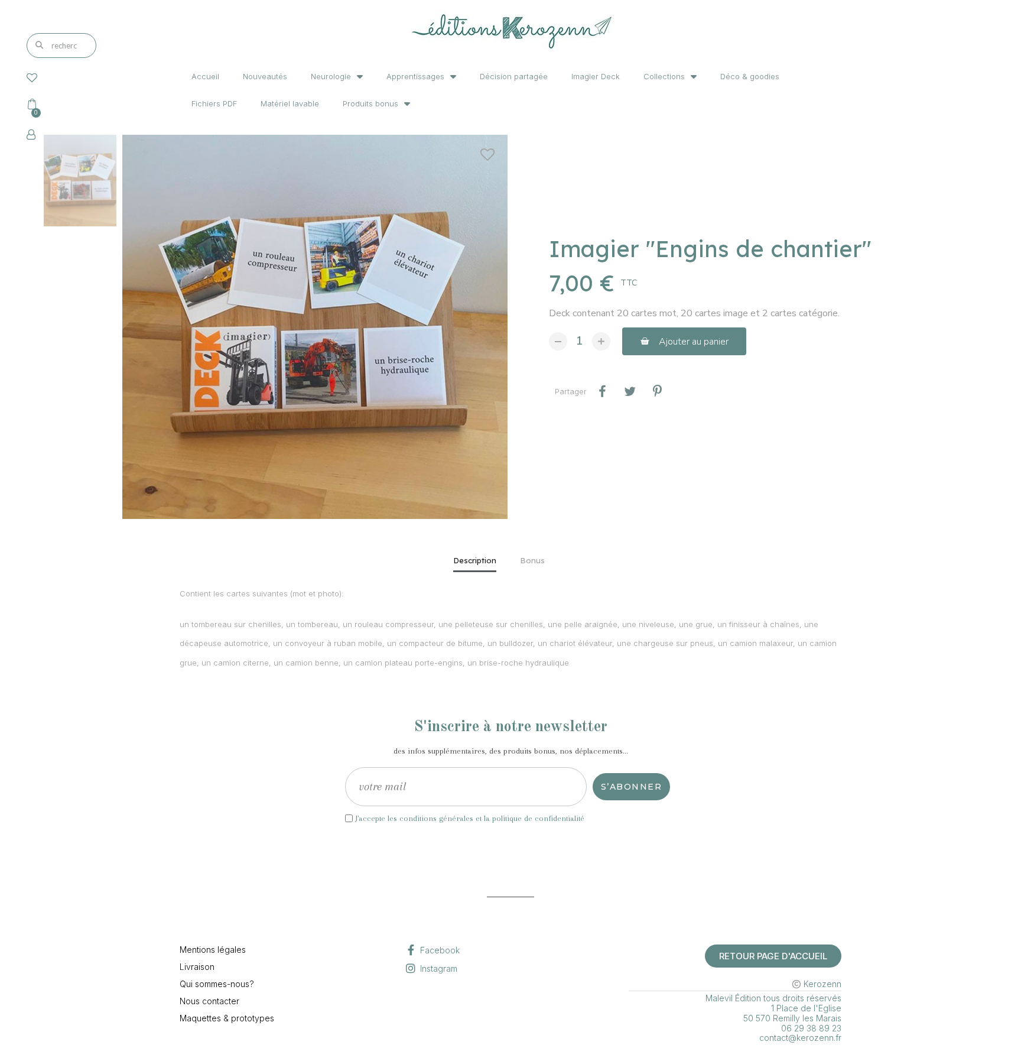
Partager (601, 391)
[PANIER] (35, 104)
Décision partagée (514, 76)
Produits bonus (370, 103)
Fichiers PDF (214, 103)
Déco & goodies (749, 76)
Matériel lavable (290, 103)
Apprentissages (415, 76)
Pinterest (657, 391)
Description (474, 560)
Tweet (629, 391)
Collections (664, 76)
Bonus (532, 560)
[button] (684, 341)
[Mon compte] (31, 134)
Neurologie (331, 76)
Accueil (205, 76)
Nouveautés (265, 76)
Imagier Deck (595, 76)
